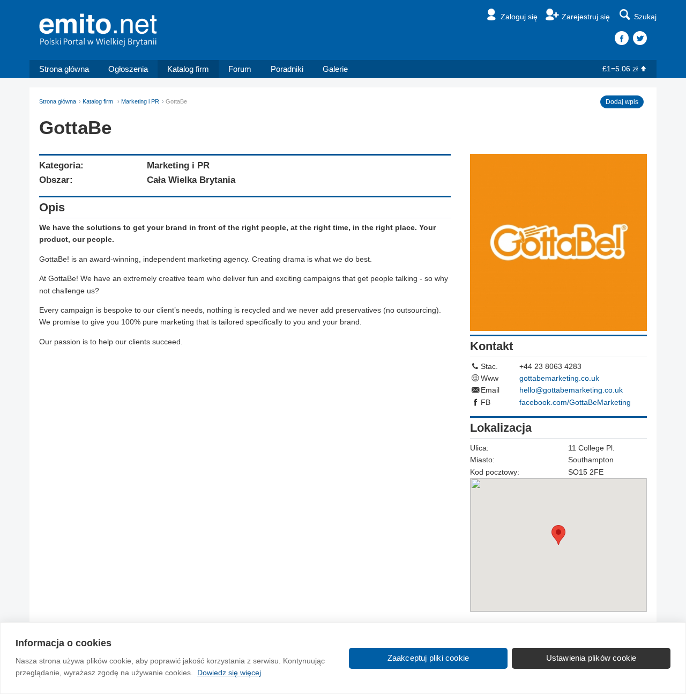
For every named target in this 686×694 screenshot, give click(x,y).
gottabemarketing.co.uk (559, 378)
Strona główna (64, 68)
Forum (239, 68)
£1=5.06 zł (620, 68)
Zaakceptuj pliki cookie (428, 657)
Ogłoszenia (128, 68)
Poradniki (287, 68)
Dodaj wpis (622, 102)
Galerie (335, 68)
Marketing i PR (140, 101)
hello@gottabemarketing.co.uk (571, 390)
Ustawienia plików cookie (591, 657)
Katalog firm (188, 68)
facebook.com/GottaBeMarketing (575, 402)
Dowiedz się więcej (229, 672)
